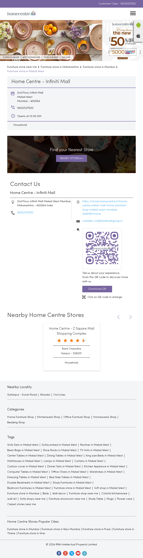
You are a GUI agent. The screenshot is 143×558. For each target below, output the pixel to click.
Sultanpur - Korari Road (22, 394)
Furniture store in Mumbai (23, 529)
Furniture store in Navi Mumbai (61, 529)
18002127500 (128, 4)
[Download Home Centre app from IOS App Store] (138, 37)
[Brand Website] (84, 553)
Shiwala (45, 394)
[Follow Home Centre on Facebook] (58, 553)
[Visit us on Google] (65, 553)
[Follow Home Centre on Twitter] (71, 553)
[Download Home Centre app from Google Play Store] (138, 29)
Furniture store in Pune (97, 529)
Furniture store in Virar (31, 533)
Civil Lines (59, 394)
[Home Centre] (21, 14)
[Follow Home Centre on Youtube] (77, 553)
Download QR (97, 289)
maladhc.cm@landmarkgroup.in (102, 221)
